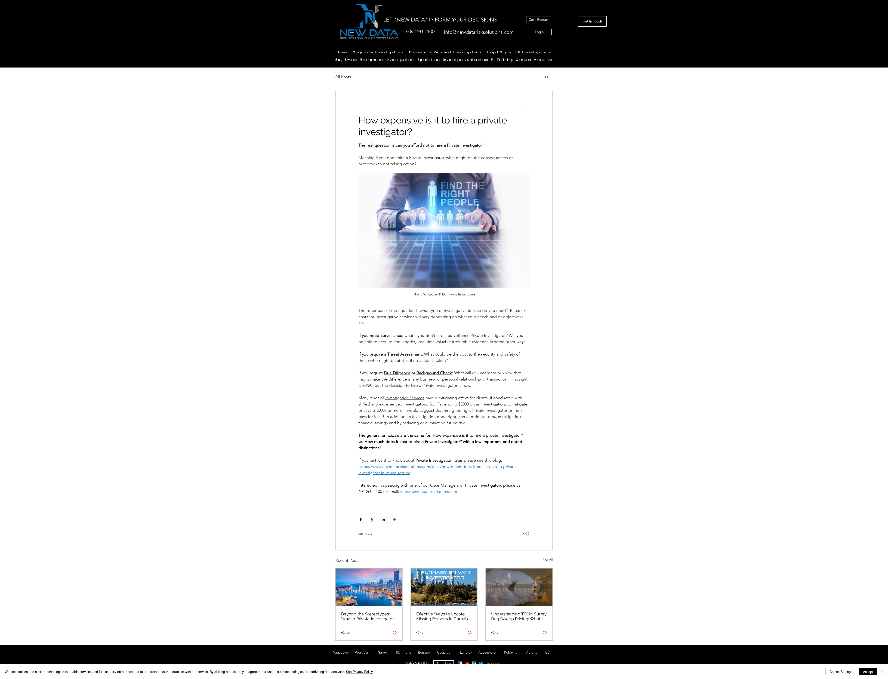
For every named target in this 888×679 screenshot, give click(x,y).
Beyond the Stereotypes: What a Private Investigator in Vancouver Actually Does (368, 616)
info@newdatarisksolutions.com (479, 32)
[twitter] (481, 663)
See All (548, 560)
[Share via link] (394, 519)
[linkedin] (474, 663)
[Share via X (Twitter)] (372, 519)
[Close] (882, 671)
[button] (543, 59)
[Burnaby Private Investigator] (444, 587)
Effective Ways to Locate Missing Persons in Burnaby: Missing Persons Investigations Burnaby (443, 616)
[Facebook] (460, 663)
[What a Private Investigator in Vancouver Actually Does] (369, 587)
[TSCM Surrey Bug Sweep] (519, 587)
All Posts (343, 76)
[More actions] (527, 107)
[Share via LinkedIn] (383, 519)
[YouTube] (467, 663)
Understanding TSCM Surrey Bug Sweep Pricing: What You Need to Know (519, 616)
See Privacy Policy (359, 671)
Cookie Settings (840, 671)
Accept (868, 671)
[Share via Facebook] (360, 519)
